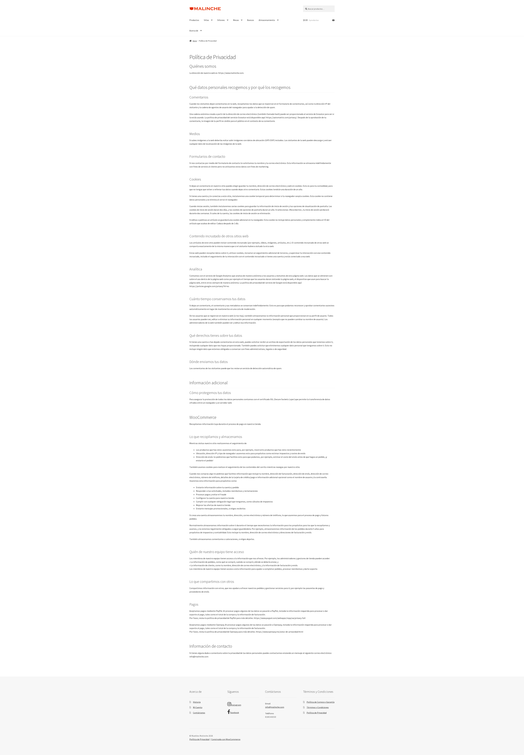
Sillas (206, 20)
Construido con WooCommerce (225, 739)
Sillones (221, 20)
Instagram (236, 705)
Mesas (236, 20)
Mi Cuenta (197, 707)
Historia (197, 702)
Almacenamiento (267, 20)
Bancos (250, 20)
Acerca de (193, 30)
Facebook (234, 712)
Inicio (195, 41)
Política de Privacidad (317, 712)
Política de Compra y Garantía (320, 702)
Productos (194, 20)
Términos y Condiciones (318, 707)
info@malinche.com (274, 707)
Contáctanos (199, 712)
